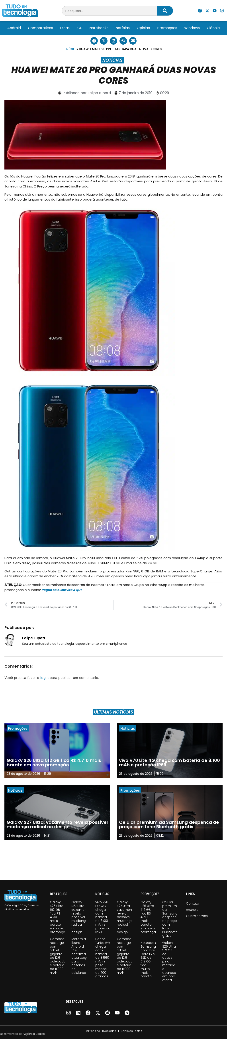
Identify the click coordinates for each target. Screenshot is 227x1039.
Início (70, 49)
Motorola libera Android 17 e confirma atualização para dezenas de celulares (80, 956)
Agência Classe (34, 1034)
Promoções (167, 27)
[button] (94, 41)
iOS (79, 27)
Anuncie (192, 909)
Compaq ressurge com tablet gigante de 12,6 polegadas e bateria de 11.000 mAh (59, 956)
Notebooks (98, 27)
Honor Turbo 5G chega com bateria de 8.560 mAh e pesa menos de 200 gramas (102, 957)
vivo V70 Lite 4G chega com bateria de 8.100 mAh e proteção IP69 (102, 917)
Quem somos (197, 916)
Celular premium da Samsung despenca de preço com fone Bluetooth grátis (170, 919)
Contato (192, 903)
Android (14, 27)
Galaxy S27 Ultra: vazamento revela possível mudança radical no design (80, 917)
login (44, 677)
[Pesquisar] (165, 11)
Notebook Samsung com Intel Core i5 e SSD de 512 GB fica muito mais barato (148, 959)
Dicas (65, 27)
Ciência (213, 27)
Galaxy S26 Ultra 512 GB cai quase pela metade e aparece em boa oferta (169, 961)
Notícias (122, 27)
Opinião (143, 27)
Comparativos (40, 27)
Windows (192, 27)
